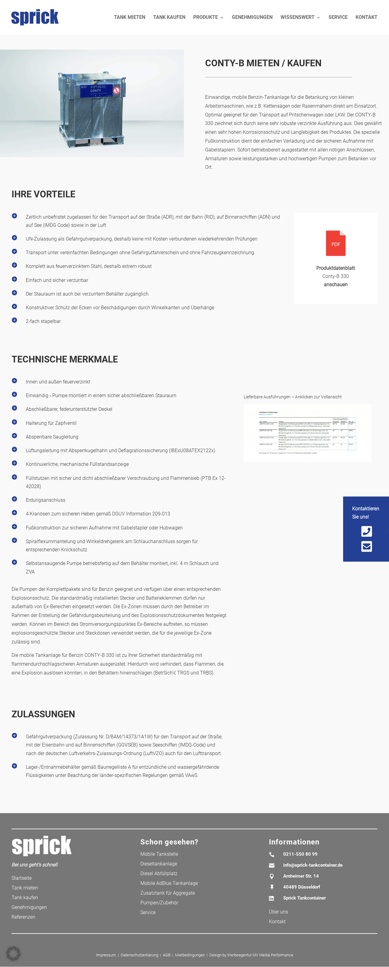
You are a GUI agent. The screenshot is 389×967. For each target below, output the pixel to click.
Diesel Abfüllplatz (158, 873)
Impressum (106, 955)
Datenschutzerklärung (139, 955)
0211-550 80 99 (300, 854)
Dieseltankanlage (158, 864)
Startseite (22, 878)
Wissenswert (298, 17)
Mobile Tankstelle (159, 854)
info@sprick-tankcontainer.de (313, 865)
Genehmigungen (252, 17)
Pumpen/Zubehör (159, 903)
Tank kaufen (169, 17)
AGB (166, 955)
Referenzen (23, 917)
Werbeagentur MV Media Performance (260, 955)
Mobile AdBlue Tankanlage (169, 883)
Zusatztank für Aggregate (167, 893)
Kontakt (366, 17)
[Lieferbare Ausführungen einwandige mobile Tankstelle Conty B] (307, 462)
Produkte (205, 17)
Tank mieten (129, 17)
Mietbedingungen (190, 955)
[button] (13, 953)
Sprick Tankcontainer (304, 898)
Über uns (278, 912)
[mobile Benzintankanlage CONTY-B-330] (92, 157)
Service (338, 17)
